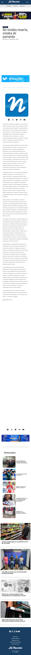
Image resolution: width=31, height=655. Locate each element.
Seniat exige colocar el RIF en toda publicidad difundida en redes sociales (13, 620)
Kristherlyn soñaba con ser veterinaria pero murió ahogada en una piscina (21, 500)
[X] (13, 120)
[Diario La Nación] (14, 2)
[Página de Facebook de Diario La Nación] (10, 632)
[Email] (24, 120)
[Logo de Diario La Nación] (15, 648)
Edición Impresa (15, 638)
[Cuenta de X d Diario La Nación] (12, 632)
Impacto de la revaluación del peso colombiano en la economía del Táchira (14, 594)
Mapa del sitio (15, 640)
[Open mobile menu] (2, 2)
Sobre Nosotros (15, 644)
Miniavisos (22, 6)
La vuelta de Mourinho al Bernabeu (21, 474)
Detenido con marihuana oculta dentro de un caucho (21, 512)
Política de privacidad (15, 642)
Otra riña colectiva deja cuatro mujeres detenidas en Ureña (14, 572)
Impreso (16, 6)
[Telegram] (20, 120)
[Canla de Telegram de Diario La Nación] (17, 632)
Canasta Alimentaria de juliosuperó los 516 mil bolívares (15, 542)
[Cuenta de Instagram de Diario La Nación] (15, 632)
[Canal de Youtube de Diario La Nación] (19, 632)
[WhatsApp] (17, 120)
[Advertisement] (15, 55)
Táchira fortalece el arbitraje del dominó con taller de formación (21, 462)
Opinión (5, 27)
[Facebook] (9, 120)
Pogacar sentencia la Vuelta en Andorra (21, 487)
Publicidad (8, 6)
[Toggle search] (27, 2)
